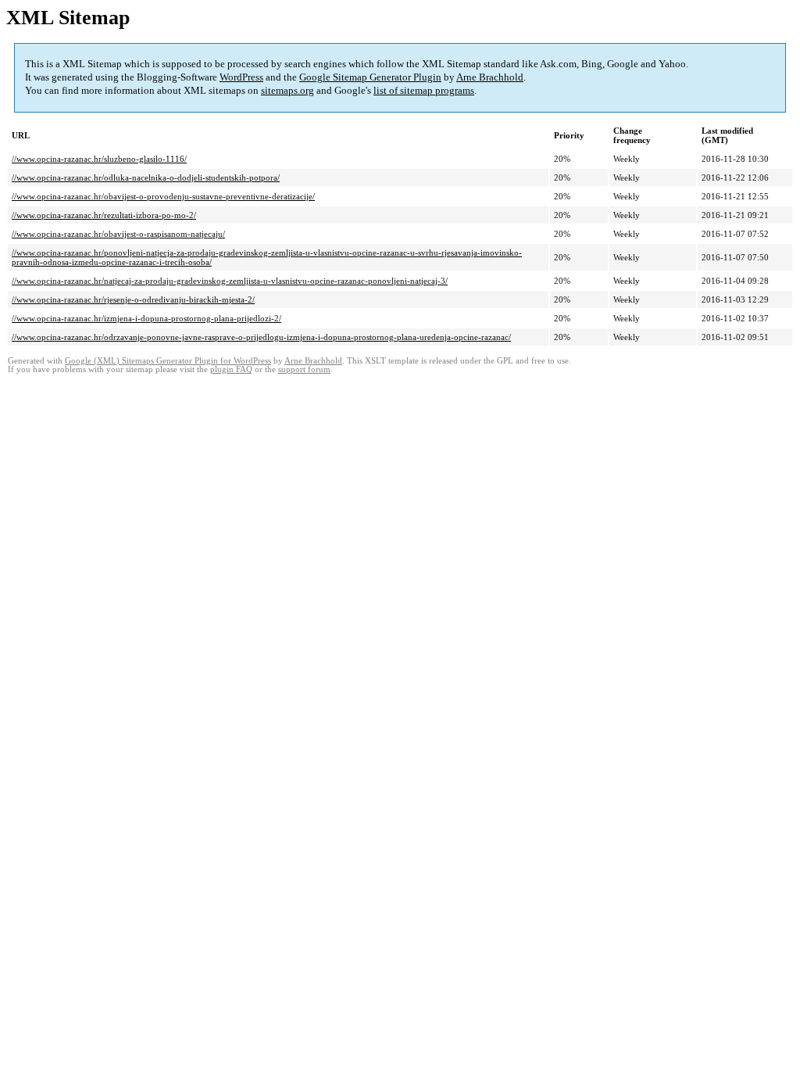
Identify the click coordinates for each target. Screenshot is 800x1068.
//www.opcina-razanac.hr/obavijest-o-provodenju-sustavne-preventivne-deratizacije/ (163, 196)
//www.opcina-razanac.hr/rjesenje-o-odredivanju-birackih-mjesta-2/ (133, 299)
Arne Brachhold (489, 77)
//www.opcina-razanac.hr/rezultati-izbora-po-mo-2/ (104, 215)
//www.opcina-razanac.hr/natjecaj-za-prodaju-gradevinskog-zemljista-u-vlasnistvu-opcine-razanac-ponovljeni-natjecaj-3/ (230, 280)
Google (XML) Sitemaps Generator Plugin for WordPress (168, 361)
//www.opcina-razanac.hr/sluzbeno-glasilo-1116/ (99, 158)
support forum (304, 369)
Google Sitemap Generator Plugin (370, 77)
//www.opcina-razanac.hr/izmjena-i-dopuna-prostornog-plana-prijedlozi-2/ (146, 318)
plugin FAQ (231, 369)
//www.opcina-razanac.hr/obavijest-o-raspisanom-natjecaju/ (118, 233)
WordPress (241, 77)
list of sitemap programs (423, 90)
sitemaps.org (287, 90)
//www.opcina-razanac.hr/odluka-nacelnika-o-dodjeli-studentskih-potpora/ (146, 177)
